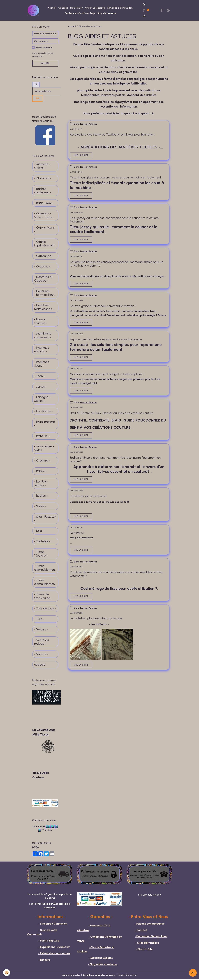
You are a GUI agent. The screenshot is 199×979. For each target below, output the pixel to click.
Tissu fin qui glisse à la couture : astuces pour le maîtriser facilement (115, 177)
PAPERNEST (77, 533)
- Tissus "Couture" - (41, 553)
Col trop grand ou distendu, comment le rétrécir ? (103, 306)
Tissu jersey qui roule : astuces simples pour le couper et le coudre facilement (114, 219)
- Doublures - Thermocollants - (44, 293)
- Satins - (40, 506)
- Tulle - (39, 619)
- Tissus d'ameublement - (45, 567)
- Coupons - (42, 266)
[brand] (34, 10)
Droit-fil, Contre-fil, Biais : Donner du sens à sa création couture (111, 413)
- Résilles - (41, 495)
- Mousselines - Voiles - (44, 448)
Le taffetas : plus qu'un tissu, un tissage (96, 618)
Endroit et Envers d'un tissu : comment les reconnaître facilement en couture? (115, 459)
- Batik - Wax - (43, 203)
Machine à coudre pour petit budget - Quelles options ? (107, 374)
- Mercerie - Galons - (42, 166)
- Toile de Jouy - (45, 608)
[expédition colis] (49, 874)
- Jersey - (40, 386)
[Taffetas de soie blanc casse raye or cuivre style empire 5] (85, 644)
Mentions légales (71, 975)
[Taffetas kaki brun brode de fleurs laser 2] (117, 644)
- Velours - (41, 629)
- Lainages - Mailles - (42, 399)
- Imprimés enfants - (41, 349)
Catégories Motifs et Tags (80, 13)
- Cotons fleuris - (44, 229)
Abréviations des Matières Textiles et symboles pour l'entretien (112, 134)
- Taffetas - (42, 541)
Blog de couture (106, 13)
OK (37, 98)
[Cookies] (6, 972)
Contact (63, 7)
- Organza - (42, 460)
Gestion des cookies (127, 975)
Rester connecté (44, 47)
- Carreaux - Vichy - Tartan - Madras (44, 215)
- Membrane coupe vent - (42, 335)
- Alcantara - (42, 178)
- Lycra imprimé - (44, 423)
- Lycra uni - (41, 436)
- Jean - (39, 376)
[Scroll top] (193, 973)
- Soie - (39, 531)
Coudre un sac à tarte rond (88, 496)
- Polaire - (40, 471)
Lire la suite (81, 155)
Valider (45, 63)
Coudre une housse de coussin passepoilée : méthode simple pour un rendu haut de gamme (116, 263)
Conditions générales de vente (99, 975)
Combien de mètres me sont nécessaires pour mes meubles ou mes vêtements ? (116, 574)
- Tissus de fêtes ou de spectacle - (42, 596)
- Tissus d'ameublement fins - (45, 582)
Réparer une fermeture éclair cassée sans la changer (106, 339)
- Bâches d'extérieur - (42, 190)
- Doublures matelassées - (44, 307)
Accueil (52, 7)
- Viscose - (41, 654)
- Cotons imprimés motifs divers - (45, 243)
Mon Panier (76, 7)
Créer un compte (95, 7)
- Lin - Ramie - (43, 411)
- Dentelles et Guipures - (43, 278)
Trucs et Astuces (88, 124)
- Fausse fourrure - (40, 321)
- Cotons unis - (43, 256)
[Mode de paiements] (99, 874)
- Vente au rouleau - (41, 642)
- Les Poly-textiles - (41, 483)
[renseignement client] (149, 874)
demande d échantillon (120, 7)
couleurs (39, 664)
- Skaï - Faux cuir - (45, 518)
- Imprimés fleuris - (41, 363)
